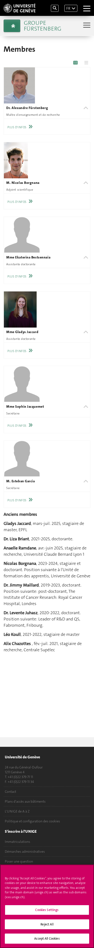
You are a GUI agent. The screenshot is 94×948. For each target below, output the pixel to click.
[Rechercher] (55, 8)
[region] (47, 906)
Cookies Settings (47, 910)
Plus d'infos (17, 127)
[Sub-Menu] (86, 25)
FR (68, 8)
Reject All (46, 924)
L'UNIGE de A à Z (17, 811)
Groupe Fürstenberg (42, 26)
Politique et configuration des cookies (32, 821)
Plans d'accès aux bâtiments (25, 801)
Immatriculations (17, 841)
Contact (10, 791)
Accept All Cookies (47, 938)
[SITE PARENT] (12, 25)
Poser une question (19, 861)
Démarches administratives (25, 851)
